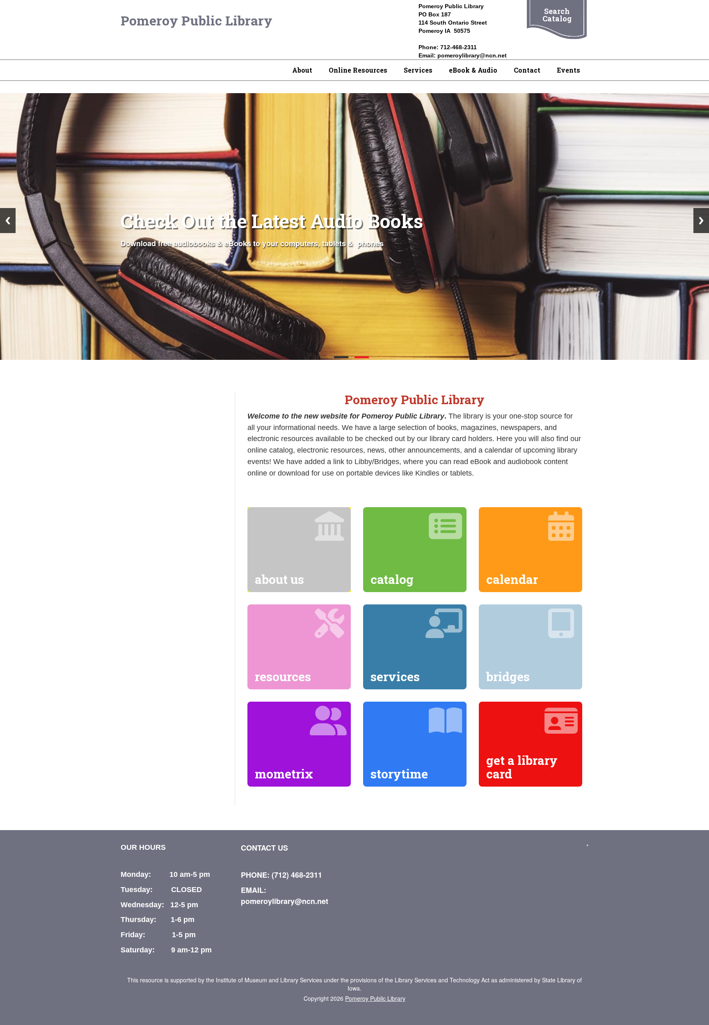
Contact (527, 70)
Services (418, 70)
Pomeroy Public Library (196, 20)
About (302, 70)
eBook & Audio (473, 70)
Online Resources (358, 70)
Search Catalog (557, 14)
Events (568, 70)
